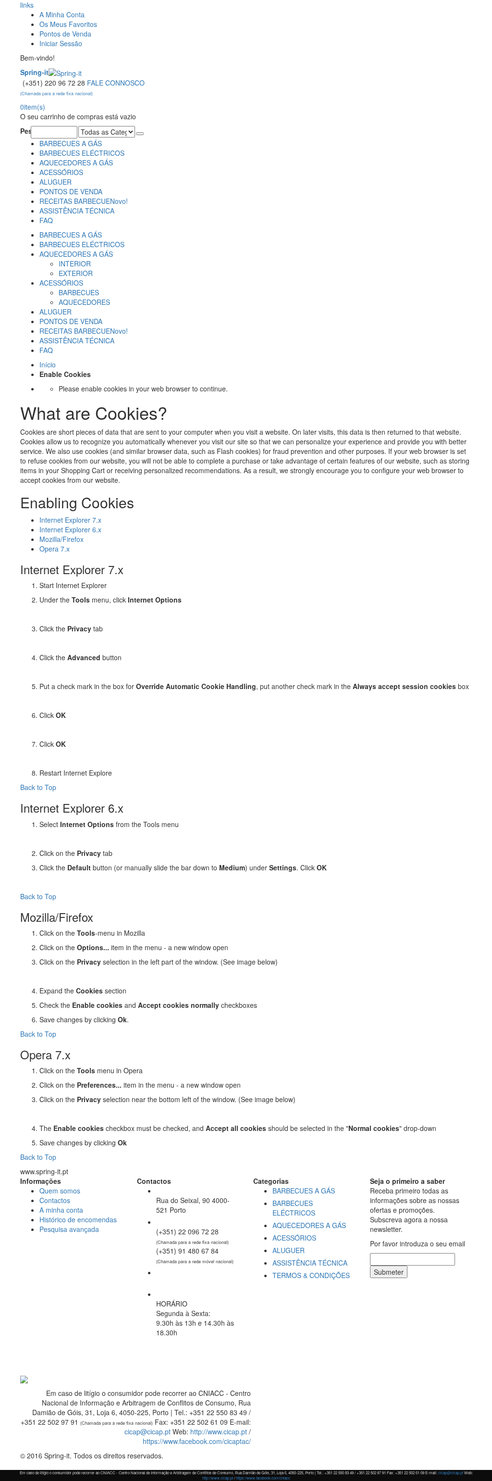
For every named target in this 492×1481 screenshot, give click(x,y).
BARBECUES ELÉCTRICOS (81, 153)
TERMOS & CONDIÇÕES (311, 1275)
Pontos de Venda (65, 33)
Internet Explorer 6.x (70, 529)
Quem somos (59, 1190)
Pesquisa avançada (69, 1229)
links (27, 5)
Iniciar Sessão (60, 43)
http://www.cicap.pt (218, 1431)
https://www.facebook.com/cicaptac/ (197, 1441)
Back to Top (38, 787)
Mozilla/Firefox (61, 539)
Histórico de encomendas (78, 1219)
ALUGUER (55, 182)
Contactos (54, 1200)
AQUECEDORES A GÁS (76, 162)
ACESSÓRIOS (61, 172)
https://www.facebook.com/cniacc (263, 1478)
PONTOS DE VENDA (70, 191)
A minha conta (61, 1210)
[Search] (140, 133)
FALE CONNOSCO (82, 87)
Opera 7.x (54, 548)
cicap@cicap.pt (147, 1431)
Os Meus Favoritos (68, 24)
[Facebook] (21, 1368)
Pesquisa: (25, 131)
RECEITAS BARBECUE (83, 201)
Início (47, 364)
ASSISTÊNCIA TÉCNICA (76, 210)
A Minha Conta (62, 14)
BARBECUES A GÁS (70, 143)
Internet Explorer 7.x (70, 520)
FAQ (46, 220)
